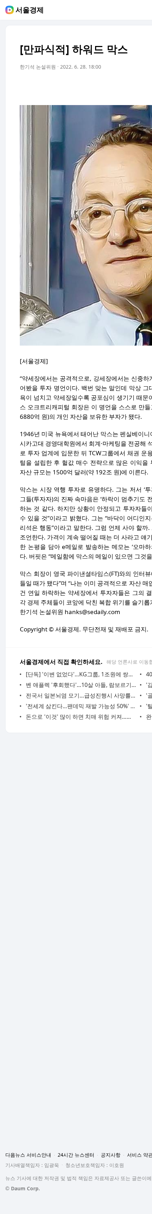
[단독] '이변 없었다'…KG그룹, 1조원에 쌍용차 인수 (81, 674)
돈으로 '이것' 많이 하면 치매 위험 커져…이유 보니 (81, 717)
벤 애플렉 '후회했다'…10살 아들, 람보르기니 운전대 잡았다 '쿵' (81, 685)
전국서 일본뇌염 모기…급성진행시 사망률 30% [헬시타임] (81, 695)
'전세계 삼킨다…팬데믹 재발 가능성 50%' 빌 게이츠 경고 (81, 706)
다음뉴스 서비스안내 (28, 1154)
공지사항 (111, 1154)
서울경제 (30, 9)
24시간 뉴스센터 (76, 1154)
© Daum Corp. (22, 1188)
